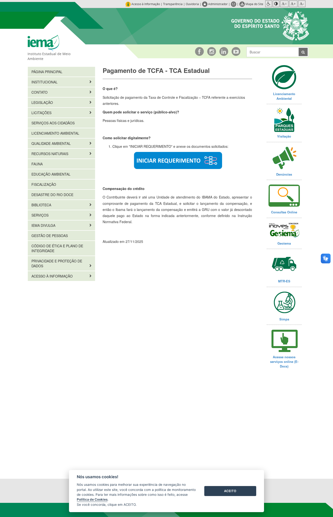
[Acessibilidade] (268, 3)
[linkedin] (223, 51)
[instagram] (211, 51)
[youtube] (236, 51)
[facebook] (199, 51)
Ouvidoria (192, 4)
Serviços (40, 215)
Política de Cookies (92, 499)
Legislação (42, 102)
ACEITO (230, 491)
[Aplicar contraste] (276, 3)
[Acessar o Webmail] (234, 4)
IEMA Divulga (43, 225)
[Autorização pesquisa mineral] (177, 160)
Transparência (173, 4)
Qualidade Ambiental (51, 143)
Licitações (41, 112)
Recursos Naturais (50, 153)
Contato (40, 92)
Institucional (45, 82)
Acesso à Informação (52, 276)
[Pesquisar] (303, 52)
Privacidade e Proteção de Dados (56, 263)
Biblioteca (41, 204)
